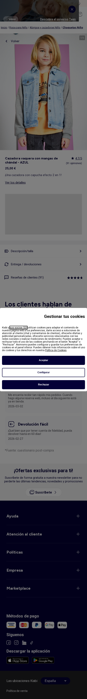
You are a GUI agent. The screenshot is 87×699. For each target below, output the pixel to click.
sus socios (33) (18, 327)
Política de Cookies (56, 350)
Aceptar (43, 360)
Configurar (43, 372)
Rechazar (43, 384)
